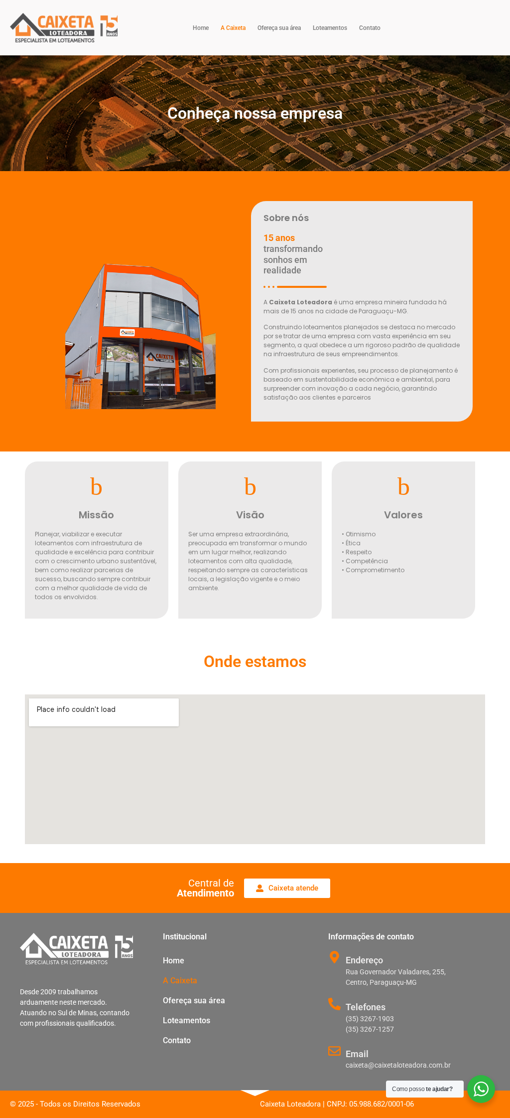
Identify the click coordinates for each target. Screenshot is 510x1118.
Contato (370, 27)
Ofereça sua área (279, 27)
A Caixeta (233, 27)
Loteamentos (330, 27)
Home (201, 27)
